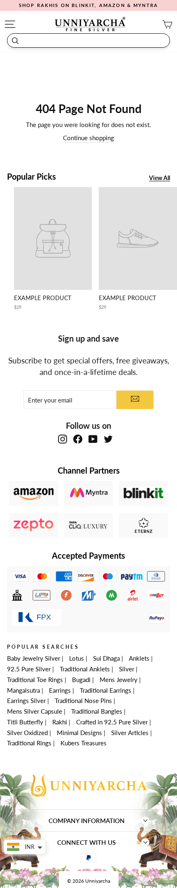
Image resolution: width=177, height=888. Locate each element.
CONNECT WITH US (86, 842)
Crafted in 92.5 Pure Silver (112, 722)
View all (159, 178)
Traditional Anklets (85, 669)
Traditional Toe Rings (35, 679)
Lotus (76, 658)
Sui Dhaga (106, 658)
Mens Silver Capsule (34, 711)
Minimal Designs (79, 732)
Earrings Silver (26, 700)
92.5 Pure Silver (29, 669)
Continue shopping (88, 137)
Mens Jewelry (118, 679)
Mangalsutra (23, 690)
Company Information (87, 820)
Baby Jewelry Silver (33, 658)
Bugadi (81, 679)
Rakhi (59, 722)
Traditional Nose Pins (83, 700)
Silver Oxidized (27, 732)
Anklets (139, 658)
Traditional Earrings (105, 690)
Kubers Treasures (84, 743)
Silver (126, 669)
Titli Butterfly (25, 722)
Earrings (60, 690)
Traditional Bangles (96, 711)
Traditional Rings (29, 743)
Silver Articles (130, 732)
